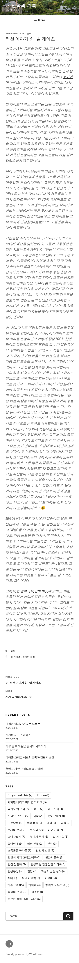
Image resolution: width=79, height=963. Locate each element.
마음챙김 (34, 823)
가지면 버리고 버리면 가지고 (27, 802)
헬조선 (37, 892)
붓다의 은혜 (39, 836)
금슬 (37, 816)
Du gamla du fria (20, 795)
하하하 (34, 885)
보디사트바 (16, 836)
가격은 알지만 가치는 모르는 (23, 723)
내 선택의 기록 (21, 5)
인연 (31, 871)
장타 (12, 878)
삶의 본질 (34, 843)
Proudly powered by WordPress (24, 954)
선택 (29, 33)
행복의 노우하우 (57, 885)
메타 (51, 823)
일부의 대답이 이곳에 (35, 591)
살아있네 (15, 843)
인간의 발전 (45, 850)
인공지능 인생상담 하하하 (47, 864)
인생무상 (15, 871)
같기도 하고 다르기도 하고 (25, 809)
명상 (65, 823)
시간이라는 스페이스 (18, 735)
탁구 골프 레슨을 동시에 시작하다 (26, 746)
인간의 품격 (54, 857)
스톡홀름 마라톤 (19, 850)
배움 (13, 651)
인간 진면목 (17, 864)
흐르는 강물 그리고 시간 (24, 899)
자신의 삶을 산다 (53, 871)
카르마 (51, 878)
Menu (41, 20)
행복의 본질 (29, 656)
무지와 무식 (16, 830)
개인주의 (55, 809)
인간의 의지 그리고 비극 (24, 857)
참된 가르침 (31, 878)
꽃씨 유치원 (56, 816)
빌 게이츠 (16, 656)
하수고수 (16, 885)
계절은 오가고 (18, 816)
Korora (43, 795)
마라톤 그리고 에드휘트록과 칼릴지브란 (30, 757)
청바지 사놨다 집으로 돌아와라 (24, 768)
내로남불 (15, 823)
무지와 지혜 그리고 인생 (46, 830)
